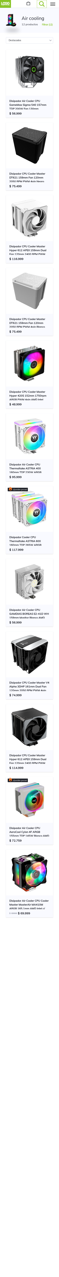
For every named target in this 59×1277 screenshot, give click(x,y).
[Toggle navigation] (52, 4)
